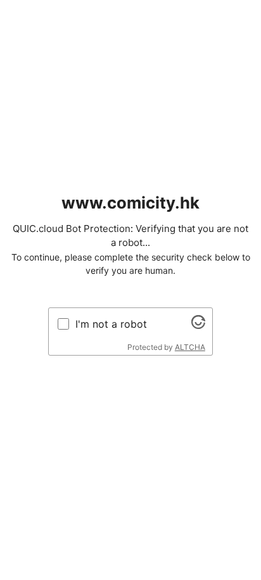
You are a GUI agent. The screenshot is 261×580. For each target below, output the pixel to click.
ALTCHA (190, 347)
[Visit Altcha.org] (198, 325)
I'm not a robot (111, 324)
